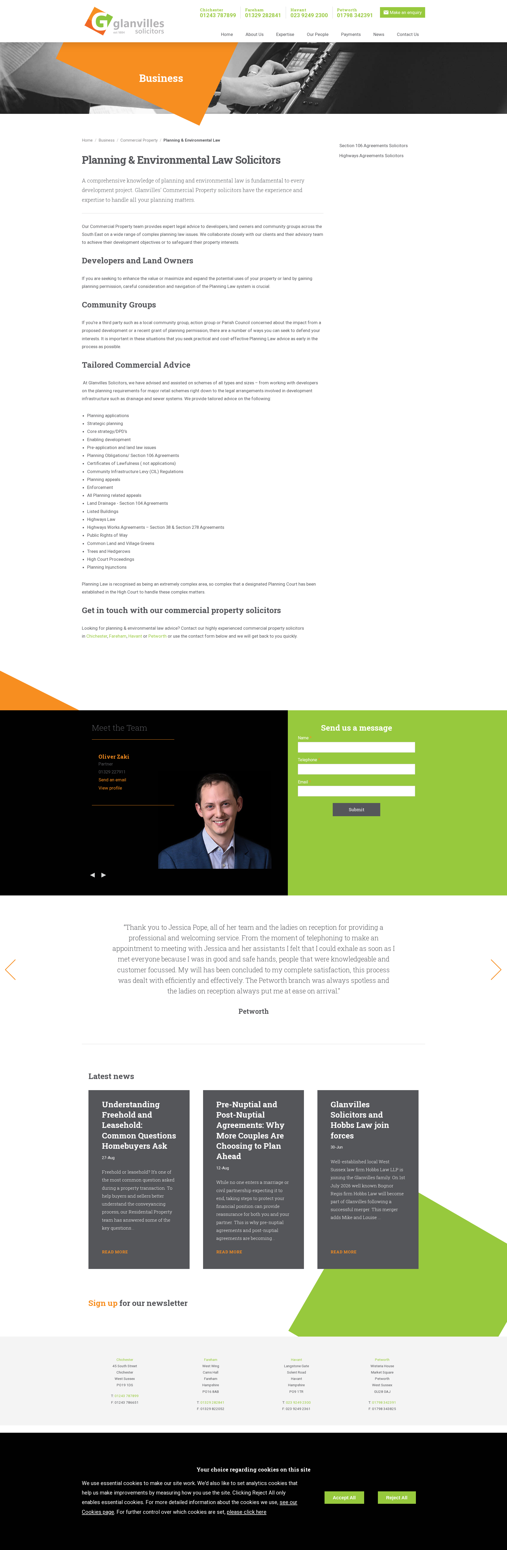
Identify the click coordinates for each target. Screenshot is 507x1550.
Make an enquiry (406, 12)
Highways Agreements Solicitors (371, 155)
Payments (351, 34)
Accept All (344, 1497)
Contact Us (408, 34)
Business (106, 140)
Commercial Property (139, 140)
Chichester (211, 9)
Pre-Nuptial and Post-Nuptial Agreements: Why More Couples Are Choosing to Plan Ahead (250, 1130)
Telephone (307, 759)
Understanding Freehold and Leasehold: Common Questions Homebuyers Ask (139, 1125)
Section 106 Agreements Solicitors (373, 145)
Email (303, 782)
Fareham (254, 9)
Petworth (347, 9)
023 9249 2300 (309, 15)
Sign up (103, 1302)
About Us (255, 34)
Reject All (396, 1497)
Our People (317, 34)
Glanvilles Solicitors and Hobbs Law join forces (360, 1120)
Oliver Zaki (113, 756)
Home (227, 34)
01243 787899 (218, 15)
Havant (298, 9)
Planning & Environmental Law (191, 140)
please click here (246, 1512)
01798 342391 (355, 15)
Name (303, 737)
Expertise (285, 34)
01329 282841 (263, 15)
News (378, 34)
